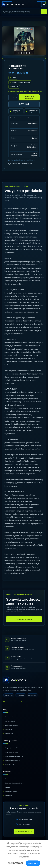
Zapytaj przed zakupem (24, 619)
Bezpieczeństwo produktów (14, 783)
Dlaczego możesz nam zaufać (12, 702)
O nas (7, 779)
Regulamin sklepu (11, 791)
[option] (18, 53)
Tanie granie (9, 729)
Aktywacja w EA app (11, 752)
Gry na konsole (10, 721)
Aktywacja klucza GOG (12, 760)
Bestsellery (9, 733)
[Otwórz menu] (44, 4)
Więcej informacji (15, 863)
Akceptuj (33, 863)
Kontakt (7, 787)
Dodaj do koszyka (29, 97)
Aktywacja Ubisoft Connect (14, 756)
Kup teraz (24, 104)
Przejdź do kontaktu (22, 831)
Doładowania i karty (11, 725)
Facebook (8, 795)
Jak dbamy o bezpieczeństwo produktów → (21, 160)
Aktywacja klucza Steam (13, 748)
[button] (4, 41)
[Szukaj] (44, 12)
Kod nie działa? (10, 764)
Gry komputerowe (11, 717)
